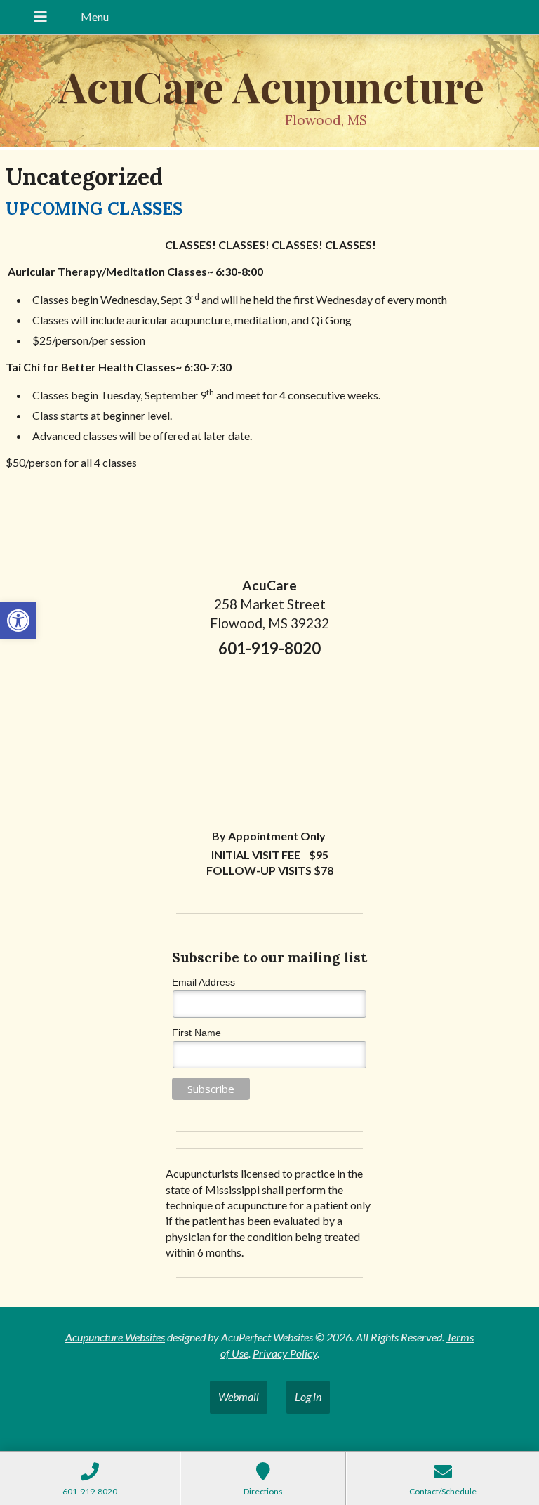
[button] (18, 620)
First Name (196, 1032)
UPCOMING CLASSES (94, 209)
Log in (308, 1396)
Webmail (238, 1396)
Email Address (203, 982)
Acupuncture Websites (115, 1337)
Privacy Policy (285, 1353)
